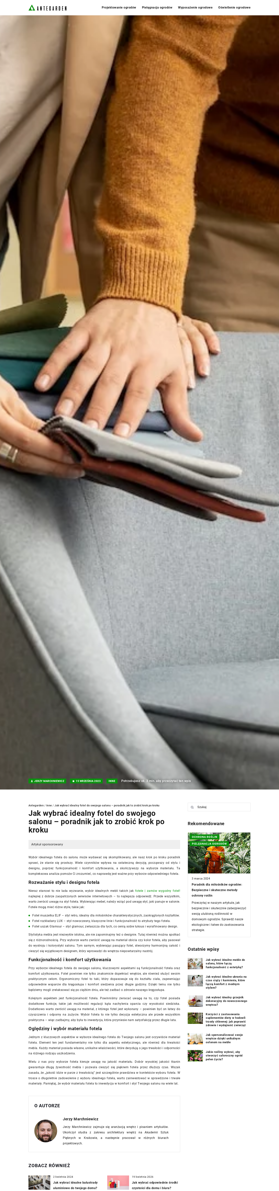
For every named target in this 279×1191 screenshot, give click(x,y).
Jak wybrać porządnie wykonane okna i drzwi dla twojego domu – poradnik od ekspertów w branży (216, 890)
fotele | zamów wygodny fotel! (157, 891)
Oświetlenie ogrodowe (234, 7)
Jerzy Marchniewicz (49, 781)
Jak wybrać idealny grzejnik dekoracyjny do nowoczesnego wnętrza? (226, 1001)
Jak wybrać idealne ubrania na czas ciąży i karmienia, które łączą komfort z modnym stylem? (226, 982)
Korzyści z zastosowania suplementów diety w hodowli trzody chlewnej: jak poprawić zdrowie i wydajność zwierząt (226, 1020)
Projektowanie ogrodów (119, 7)
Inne (112, 781)
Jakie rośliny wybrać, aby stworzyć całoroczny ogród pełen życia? (224, 1055)
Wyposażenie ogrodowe (195, 7)
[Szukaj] (192, 807)
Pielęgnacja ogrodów (157, 7)
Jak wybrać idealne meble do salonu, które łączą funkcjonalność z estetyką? (225, 963)
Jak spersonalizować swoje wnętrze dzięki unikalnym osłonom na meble (224, 1038)
